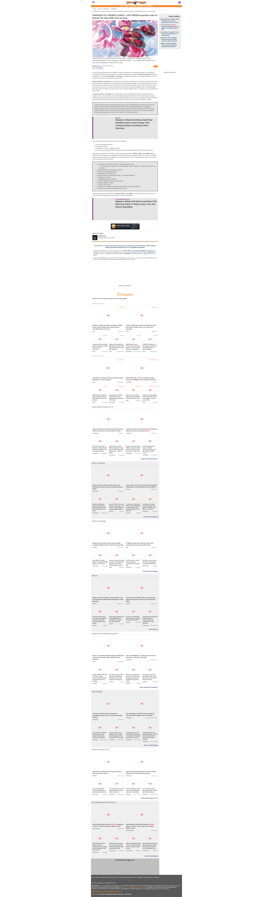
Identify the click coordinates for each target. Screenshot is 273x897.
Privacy (134, 877)
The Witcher (121, 360)
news (99, 9)
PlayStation (132, 6)
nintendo (106, 9)
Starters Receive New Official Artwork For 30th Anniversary (169, 39)
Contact (151, 877)
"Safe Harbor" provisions (137, 247)
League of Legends (154, 386)
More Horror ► (154, 629)
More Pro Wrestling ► (152, 856)
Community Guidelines (140, 250)
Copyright (139, 877)
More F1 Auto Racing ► (151, 745)
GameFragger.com (103, 258)
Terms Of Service (114, 877)
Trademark (146, 877)
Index (97, 877)
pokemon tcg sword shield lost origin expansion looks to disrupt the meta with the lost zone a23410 (124, 11)
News (122, 6)
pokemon (114, 9)
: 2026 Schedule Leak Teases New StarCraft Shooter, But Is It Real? (170, 21)
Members (150, 6)
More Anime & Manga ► (151, 571)
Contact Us (95, 894)
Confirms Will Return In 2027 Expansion (170, 34)
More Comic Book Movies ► (150, 459)
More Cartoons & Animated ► (149, 687)
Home (94, 9)
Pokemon (100, 67)
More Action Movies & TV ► (150, 798)
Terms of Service (127, 250)
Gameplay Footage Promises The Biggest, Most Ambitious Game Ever (170, 27)
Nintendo (140, 6)
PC (145, 6)
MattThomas (97, 66)
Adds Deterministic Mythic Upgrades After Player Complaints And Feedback (169, 45)
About (107, 877)
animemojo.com (100, 68)
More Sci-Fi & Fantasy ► (151, 517)
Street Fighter (121, 386)
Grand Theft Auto (153, 360)
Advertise (156, 877)
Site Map (102, 877)
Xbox (126, 6)
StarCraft (105, 386)
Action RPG (138, 386)
